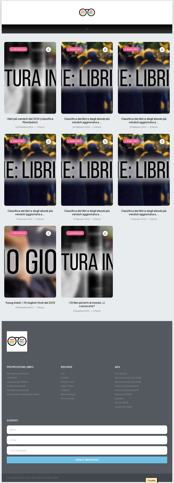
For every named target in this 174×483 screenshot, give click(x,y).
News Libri (75, 49)
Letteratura (19, 49)
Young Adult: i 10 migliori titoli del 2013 (30, 302)
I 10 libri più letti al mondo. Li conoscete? (87, 304)
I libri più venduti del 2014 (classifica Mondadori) (30, 120)
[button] (87, 29)
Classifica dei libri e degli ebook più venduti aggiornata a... (87, 120)
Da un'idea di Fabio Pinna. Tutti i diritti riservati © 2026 (32, 477)
